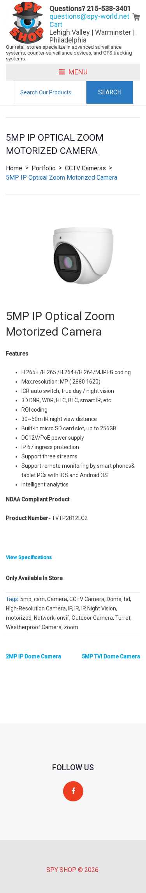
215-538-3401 (109, 8)
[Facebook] (73, 791)
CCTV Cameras (85, 168)
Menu (78, 72)
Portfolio (44, 168)
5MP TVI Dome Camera (111, 656)
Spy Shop (61, 870)
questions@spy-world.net (89, 16)
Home (14, 168)
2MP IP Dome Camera (33, 656)
